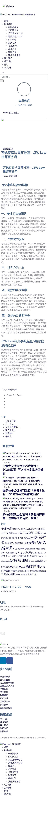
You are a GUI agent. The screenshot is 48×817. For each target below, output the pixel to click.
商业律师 (16, 533)
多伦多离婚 (25, 542)
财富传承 (21, 571)
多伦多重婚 (36, 553)
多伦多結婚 (31, 549)
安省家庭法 (40, 556)
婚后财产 (20, 556)
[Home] (4, 644)
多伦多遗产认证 (24, 552)
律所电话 (24, 100)
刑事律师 (36, 529)
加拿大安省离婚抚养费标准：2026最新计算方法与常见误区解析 (23, 469)
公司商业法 (10, 420)
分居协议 (29, 529)
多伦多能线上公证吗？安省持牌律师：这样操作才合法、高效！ (24, 516)
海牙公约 (11, 566)
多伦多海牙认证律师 (12, 543)
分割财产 (22, 529)
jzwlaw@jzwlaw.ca (8, 623)
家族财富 (32, 561)
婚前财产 (13, 556)
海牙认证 (20, 566)
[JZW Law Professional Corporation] (17, 14)
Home (6, 112)
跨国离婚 (35, 571)
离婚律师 (32, 566)
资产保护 (28, 571)
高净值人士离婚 (21, 574)
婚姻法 (34, 556)
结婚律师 (14, 571)
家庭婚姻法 (14, 112)
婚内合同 (43, 553)
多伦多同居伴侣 (12, 538)
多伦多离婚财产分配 (20, 548)
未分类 (8, 436)
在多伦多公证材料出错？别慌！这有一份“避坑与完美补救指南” (24, 492)
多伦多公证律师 (30, 533)
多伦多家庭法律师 (26, 537)
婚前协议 (5, 556)
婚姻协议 (28, 556)
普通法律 (9, 433)
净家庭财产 (15, 529)
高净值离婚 (32, 574)
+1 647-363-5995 (24, 105)
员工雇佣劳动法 (12, 427)
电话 (3, 633)
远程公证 (42, 570)
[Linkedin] (3, 660)
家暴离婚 (39, 561)
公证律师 (9, 424)
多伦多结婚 (40, 548)
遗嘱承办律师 (8, 574)
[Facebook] (9, 660)
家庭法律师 (13, 389)
